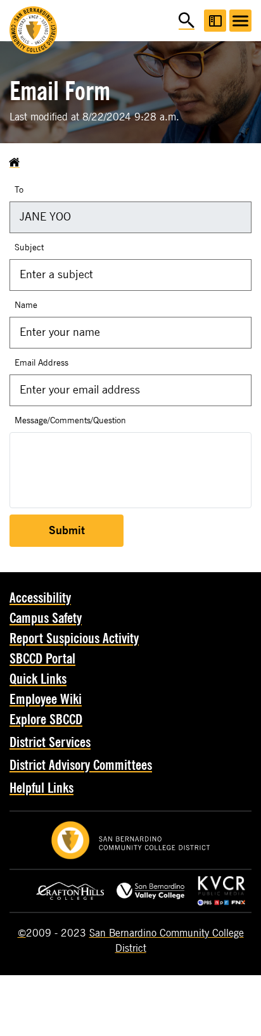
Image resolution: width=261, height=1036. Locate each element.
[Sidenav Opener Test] (215, 21)
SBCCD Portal (42, 659)
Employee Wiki (46, 700)
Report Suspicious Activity (74, 639)
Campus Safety (46, 618)
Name (26, 305)
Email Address (41, 363)
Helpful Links (41, 788)
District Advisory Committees (81, 765)
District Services (50, 742)
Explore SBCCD (46, 719)
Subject (29, 247)
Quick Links (38, 679)
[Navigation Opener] (240, 21)
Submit (67, 531)
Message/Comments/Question (70, 420)
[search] (186, 21)
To (19, 190)
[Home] (15, 162)
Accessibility (40, 598)
